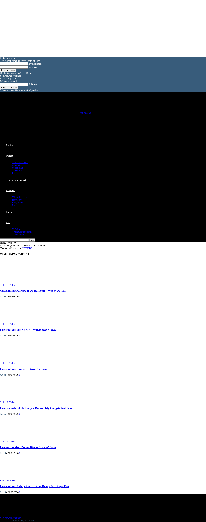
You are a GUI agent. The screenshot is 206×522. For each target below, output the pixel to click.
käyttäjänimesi (34, 63)
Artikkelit (10, 190)
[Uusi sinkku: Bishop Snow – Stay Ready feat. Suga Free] (24, 478)
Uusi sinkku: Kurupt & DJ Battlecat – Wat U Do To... (33, 290)
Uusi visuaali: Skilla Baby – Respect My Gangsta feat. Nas (36, 408)
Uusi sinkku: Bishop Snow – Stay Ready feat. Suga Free (34, 486)
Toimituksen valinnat (16, 180)
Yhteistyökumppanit (21, 232)
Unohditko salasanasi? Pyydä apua (16, 73)
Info (8, 222)
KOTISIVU (27, 248)
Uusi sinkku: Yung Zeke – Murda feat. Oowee (28, 329)
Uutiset (9, 155)
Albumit (16, 165)
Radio (9, 212)
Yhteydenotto (18, 234)
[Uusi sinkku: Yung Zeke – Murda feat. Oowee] (24, 321)
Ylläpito (16, 229)
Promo (15, 173)
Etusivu (9, 145)
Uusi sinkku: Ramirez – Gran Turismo (24, 369)
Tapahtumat (17, 170)
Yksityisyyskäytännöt (10, 76)
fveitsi (3, 296)
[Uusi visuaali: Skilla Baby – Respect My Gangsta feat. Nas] (24, 399)
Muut (14, 205)
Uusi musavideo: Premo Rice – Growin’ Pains (28, 447)
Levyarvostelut (19, 202)
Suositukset (17, 168)
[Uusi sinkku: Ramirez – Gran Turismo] (24, 360)
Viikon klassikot (19, 197)
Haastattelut (17, 200)
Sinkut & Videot (20, 162)
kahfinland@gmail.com (24, 520)
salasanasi (32, 67)
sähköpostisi (34, 84)
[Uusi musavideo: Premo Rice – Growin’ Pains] (24, 438)
